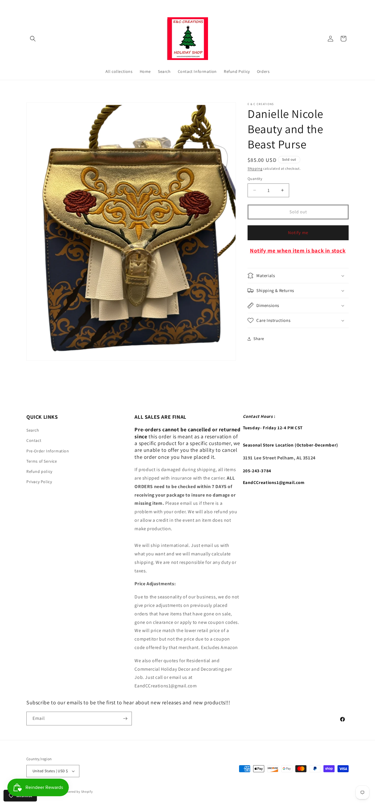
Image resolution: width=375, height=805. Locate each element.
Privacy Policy (39, 481)
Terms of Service (41, 461)
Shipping (255, 168)
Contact (33, 440)
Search (32, 430)
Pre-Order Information (47, 450)
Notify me (298, 232)
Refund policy (39, 471)
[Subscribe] (125, 718)
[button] (32, 38)
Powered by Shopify (78, 791)
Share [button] (258, 338)
